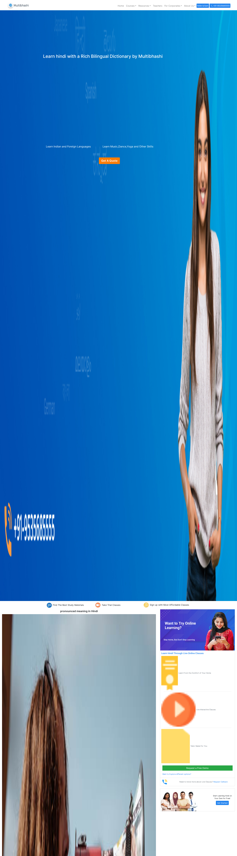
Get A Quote (109, 160)
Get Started (222, 803)
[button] (131, 5)
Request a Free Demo (197, 768)
